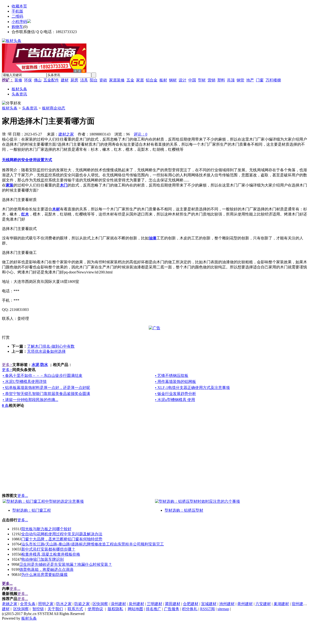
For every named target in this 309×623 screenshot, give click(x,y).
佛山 (38, 80)
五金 (130, 80)
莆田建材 (172, 604)
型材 (202, 80)
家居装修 (117, 80)
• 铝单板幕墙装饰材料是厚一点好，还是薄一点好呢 (46, 388)
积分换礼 (189, 609)
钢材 (173, 80)
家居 (140, 80)
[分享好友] (11, 103)
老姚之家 (9, 604)
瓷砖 (103, 80)
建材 (65, 80)
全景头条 (27, 604)
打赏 (6, 337)
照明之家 (46, 604)
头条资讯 (29, 108)
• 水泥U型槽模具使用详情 (25, 382)
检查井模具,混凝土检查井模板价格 (50, 554)
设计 (182, 80)
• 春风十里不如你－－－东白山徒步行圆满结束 (42, 375)
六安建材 (263, 604)
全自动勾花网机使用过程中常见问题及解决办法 (61, 534)
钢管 (240, 80)
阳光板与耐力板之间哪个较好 (46, 529)
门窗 (260, 80)
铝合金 (151, 80)
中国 (192, 80)
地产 (250, 80)
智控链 (38, 609)
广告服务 (171, 609)
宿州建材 (299, 604)
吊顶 (231, 80)
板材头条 (9, 108)
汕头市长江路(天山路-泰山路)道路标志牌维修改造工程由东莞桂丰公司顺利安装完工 (92, 544)
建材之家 (66, 134)
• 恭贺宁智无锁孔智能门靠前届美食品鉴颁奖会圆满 (46, 394)
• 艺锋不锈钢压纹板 (171, 375)
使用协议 (95, 609)
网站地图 (135, 609)
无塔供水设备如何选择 (46, 351)
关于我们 (55, 609)
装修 (18, 80)
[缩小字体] (10, 134)
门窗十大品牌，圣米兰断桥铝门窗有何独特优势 (61, 539)
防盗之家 (82, 604)
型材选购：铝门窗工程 (31, 510)
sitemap (223, 609)
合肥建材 (190, 604)
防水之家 (64, 604)
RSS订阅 (207, 609)
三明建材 (154, 604)
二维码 (17, 16)
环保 (28, 80)
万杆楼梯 (273, 80)
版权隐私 (115, 609)
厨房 (74, 80)
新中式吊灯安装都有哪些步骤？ (48, 549)
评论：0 (140, 134)
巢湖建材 (281, 604)
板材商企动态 (53, 108)
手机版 (17, 11)
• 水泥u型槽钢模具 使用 (175, 400)
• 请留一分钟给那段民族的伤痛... (30, 400)
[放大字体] (4, 134)
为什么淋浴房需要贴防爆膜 (44, 575)
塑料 (221, 80)
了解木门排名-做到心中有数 (51, 346)
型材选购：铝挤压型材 (184, 510)
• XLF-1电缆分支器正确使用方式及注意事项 (192, 388)
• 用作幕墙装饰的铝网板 (175, 382)
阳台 (94, 80)
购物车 (17, 27)
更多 (7, 365)
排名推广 (153, 609)
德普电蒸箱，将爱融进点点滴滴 (46, 569)
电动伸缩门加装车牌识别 (42, 559)
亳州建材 (245, 604)
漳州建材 (118, 604)
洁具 (84, 80)
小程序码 (19, 22)
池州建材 (227, 604)
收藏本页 (19, 6)
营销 (211, 80)
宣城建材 (209, 604)
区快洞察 (100, 604)
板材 (163, 80)
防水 (44, 365)
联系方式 (75, 609)
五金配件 (51, 80)
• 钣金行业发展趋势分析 (175, 394)
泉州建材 (136, 604)
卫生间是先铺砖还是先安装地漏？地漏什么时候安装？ (65, 564)
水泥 (35, 365)
